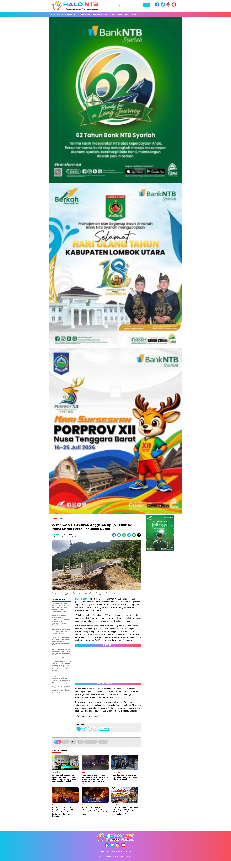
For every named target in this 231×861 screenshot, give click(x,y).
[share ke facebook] (114, 536)
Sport (134, 14)
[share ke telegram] (129, 536)
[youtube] (174, 6)
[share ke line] (134, 536)
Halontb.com (81, 599)
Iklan (128, 852)
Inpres (80, 742)
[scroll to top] (222, 857)
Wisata (127, 14)
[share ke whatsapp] (124, 536)
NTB (61, 519)
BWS (73, 742)
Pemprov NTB (90, 742)
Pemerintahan (71, 14)
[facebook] (157, 6)
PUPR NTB (103, 742)
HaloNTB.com (58, 534)
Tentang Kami (115, 852)
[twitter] (163, 6)
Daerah (60, 14)
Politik (107, 14)
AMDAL (65, 742)
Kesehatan (85, 14)
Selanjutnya (104, 729)
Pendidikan (97, 14)
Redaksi (102, 852)
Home (52, 14)
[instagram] (168, 6)
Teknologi (117, 14)
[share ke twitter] (119, 536)
